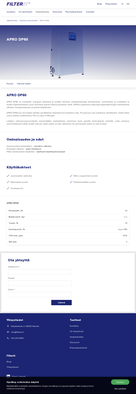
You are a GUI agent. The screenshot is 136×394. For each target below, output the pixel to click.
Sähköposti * (14, 267)
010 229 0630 (17, 338)
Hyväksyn (120, 382)
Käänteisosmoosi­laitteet (28, 20)
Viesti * (11, 289)
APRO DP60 (44, 20)
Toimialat (90, 12)
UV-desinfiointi (25, 12)
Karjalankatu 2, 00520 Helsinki (25, 326)
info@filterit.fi (17, 332)
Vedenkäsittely (42, 12)
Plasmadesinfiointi (73, 12)
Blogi (99, 4)
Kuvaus (10, 83)
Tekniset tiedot (24, 83)
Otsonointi (57, 12)
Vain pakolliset (120, 389)
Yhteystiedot (111, 4)
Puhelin (11, 278)
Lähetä (61, 302)
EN (128, 4)
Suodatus (11, 12)
